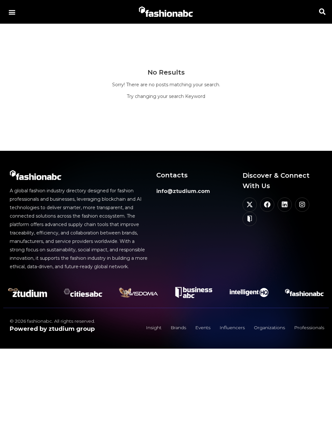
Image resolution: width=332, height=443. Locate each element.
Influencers (232, 327)
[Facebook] (267, 205)
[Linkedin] (285, 205)
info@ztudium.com (183, 191)
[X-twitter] (250, 205)
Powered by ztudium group (52, 328)
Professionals (309, 327)
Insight (153, 327)
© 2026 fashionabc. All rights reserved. (52, 321)
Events (202, 327)
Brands (178, 327)
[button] (11, 11)
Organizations (269, 327)
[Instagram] (302, 205)
